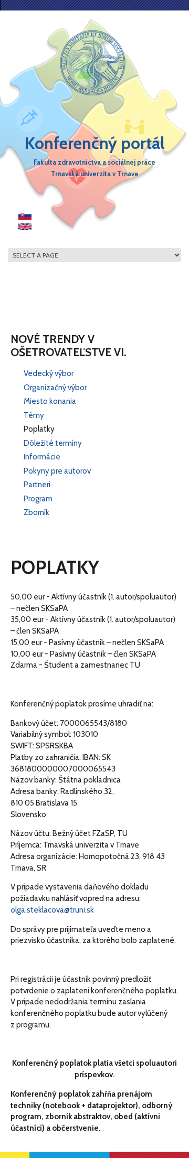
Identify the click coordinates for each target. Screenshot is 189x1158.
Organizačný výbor (55, 387)
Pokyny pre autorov (57, 471)
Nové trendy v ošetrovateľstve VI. (68, 346)
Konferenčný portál (95, 143)
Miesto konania (50, 401)
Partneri (37, 484)
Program (38, 498)
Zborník (36, 512)
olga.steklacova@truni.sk (52, 910)
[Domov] (93, 62)
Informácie (42, 457)
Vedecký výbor (49, 373)
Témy (34, 415)
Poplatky (39, 429)
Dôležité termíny (53, 443)
